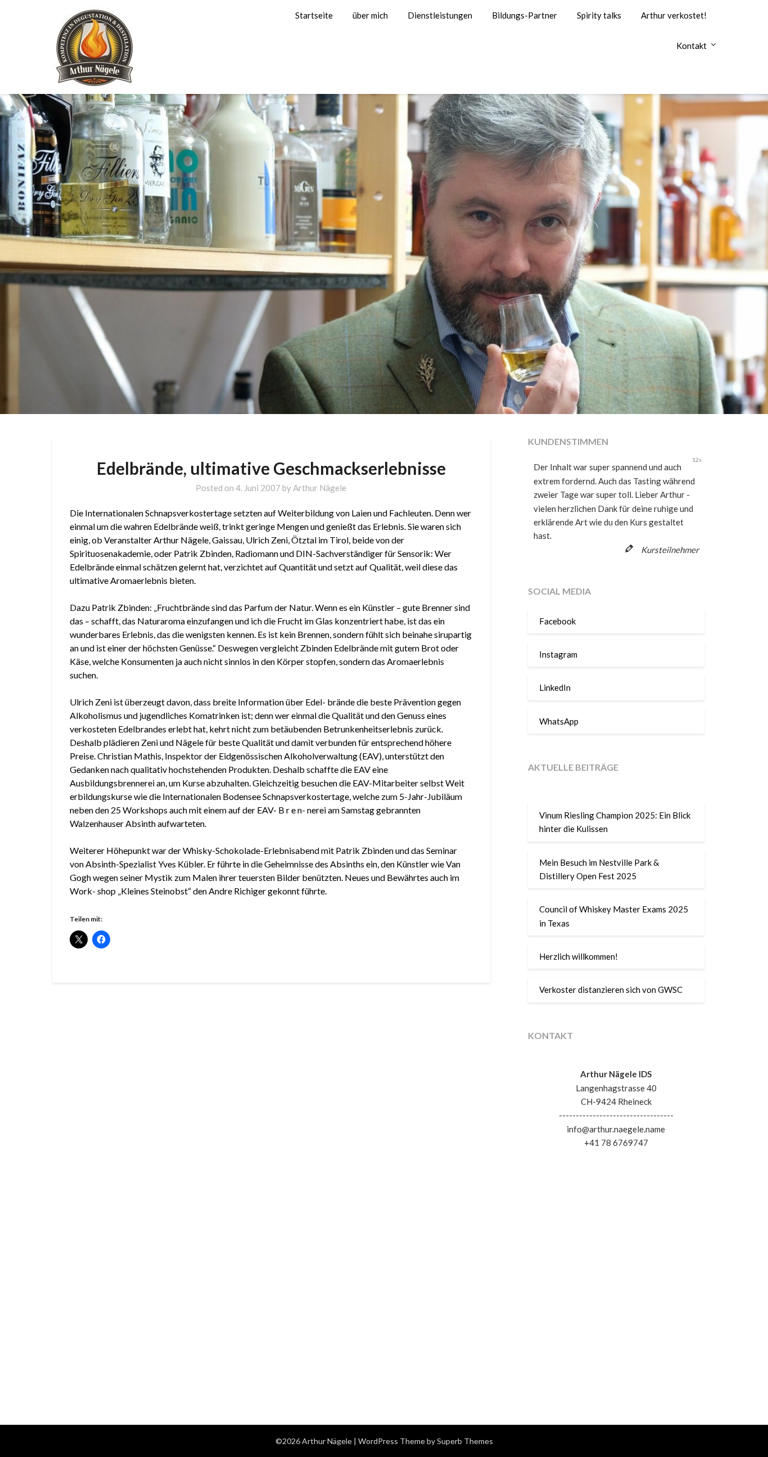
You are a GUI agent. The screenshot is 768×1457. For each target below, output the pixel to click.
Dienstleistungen (440, 15)
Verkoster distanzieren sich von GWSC (611, 989)
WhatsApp (559, 721)
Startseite (314, 15)
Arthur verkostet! (674, 15)
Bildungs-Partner (524, 15)
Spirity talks (599, 15)
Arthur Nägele (319, 488)
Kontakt (691, 46)
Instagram (558, 654)
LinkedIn (555, 687)
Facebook (557, 621)
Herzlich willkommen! (578, 956)
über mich (370, 15)
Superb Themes (465, 1441)
